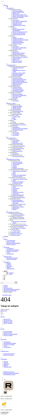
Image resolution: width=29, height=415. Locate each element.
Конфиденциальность (9, 371)
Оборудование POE (17, 151)
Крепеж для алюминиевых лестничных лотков (19, 175)
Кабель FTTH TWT (17, 83)
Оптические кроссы (17, 88)
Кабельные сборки (17, 75)
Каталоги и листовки (9, 344)
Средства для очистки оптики (20, 225)
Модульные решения (17, 74)
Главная (6, 285)
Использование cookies (9, 374)
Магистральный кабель (18, 80)
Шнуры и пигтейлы (17, 94)
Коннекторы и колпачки (18, 53)
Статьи (5, 345)
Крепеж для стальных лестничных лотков (17, 182)
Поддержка (6, 247)
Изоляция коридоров (17, 111)
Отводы (14, 165)
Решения (6, 236)
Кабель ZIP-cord (16, 84)
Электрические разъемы (18, 145)
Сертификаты (7, 342)
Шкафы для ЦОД (16, 107)
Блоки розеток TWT (17, 143)
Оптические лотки (17, 161)
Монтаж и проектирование (10, 334)
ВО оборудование (17, 87)
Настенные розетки (17, 41)
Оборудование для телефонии (20, 57)
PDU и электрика (11, 138)
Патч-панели (15, 20)
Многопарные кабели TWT (19, 14)
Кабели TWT (15, 13)
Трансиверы (15, 100)
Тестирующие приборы (18, 214)
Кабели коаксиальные (18, 17)
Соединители (15, 164)
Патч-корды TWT (16, 49)
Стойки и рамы (16, 116)
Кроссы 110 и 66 (16, 58)
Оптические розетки (17, 91)
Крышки (14, 167)
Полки (14, 122)
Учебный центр (8, 256)
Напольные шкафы (17, 106)
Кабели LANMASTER (18, 12)
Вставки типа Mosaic (17, 38)
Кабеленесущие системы (13, 159)
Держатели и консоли (17, 192)
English (10, 274)
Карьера (6, 365)
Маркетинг (6, 364)
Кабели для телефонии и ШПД (20, 16)
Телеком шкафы (16, 108)
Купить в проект (8, 332)
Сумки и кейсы (16, 230)
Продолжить (4, 310)
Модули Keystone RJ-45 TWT (19, 31)
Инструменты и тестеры (13, 212)
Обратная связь (7, 366)
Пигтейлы (15, 98)
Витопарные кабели (17, 10)
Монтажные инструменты (19, 228)
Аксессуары (15, 132)
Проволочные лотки (17, 185)
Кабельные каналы (17, 200)
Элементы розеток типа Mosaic (20, 39)
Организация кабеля (17, 129)
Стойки (14, 119)
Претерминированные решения (12, 289)
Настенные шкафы (17, 114)
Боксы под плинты (17, 61)
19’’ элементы (15, 133)
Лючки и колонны (17, 43)
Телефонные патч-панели (18, 25)
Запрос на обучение (9, 355)
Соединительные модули (18, 34)
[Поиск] (16, 283)
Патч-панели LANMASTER (19, 21)
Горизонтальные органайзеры (20, 128)
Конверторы (15, 153)
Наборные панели (17, 24)
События (6, 363)
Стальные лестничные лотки (19, 179)
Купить (5, 239)
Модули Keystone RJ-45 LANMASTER (18, 30)
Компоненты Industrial (18, 42)
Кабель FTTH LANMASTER (19, 82)
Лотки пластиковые (17, 163)
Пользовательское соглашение (11, 373)
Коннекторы (15, 51)
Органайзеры (15, 127)
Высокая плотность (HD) (18, 73)
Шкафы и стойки (11, 103)
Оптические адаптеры (18, 90)
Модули (14, 28)
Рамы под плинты (17, 62)
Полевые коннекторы (17, 54)
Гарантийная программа (10, 343)
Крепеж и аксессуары (17, 168)
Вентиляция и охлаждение (19, 124)
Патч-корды (15, 46)
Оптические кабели (17, 78)
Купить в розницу (8, 335)
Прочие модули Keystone (18, 33)
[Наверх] (2, 312)
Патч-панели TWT (17, 22)
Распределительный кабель (19, 79)
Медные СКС (10, 8)
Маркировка (15, 208)
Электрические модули (18, 156)
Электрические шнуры (18, 148)
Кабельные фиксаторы (18, 194)
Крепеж (14, 209)
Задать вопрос (7, 347)
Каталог (6, 5)
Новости (6, 361)
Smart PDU (15, 142)
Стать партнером (8, 331)
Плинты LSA (15, 59)
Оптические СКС (11, 65)
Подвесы (14, 189)
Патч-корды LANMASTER (19, 47)
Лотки (14, 173)
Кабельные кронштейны (18, 197)
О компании (7, 262)
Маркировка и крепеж (18, 206)
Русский (11, 272)
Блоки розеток (16, 140)
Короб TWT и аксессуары (19, 204)
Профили (14, 191)
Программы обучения (9, 353)
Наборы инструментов (18, 217)
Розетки (14, 37)
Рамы (13, 118)
